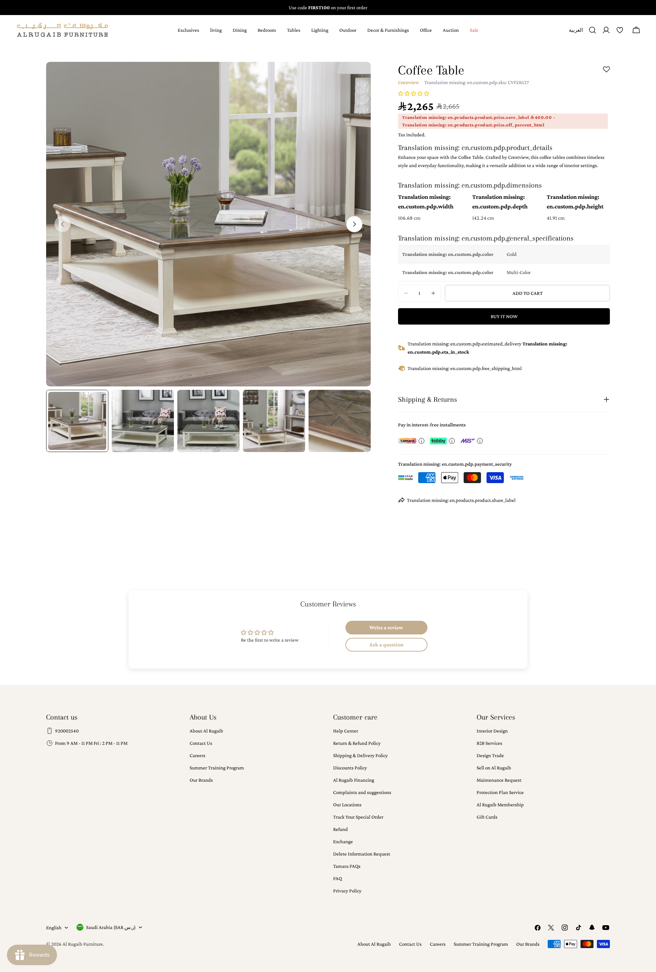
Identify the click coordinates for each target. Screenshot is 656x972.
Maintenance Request (499, 780)
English (54, 927)
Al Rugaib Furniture (83, 944)
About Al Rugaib (206, 731)
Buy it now (504, 316)
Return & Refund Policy (357, 743)
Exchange (343, 841)
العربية (576, 32)
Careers (197, 755)
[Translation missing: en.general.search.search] (592, 30)
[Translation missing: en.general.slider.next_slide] (354, 224)
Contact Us (201, 743)
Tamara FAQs (346, 866)
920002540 (67, 731)
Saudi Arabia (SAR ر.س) (111, 927)
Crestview (408, 82)
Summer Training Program (217, 767)
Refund (340, 829)
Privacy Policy (347, 890)
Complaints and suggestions (362, 792)
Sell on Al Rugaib (494, 767)
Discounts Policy (350, 767)
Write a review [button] (386, 627)
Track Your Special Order (358, 817)
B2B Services (489, 743)
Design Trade (490, 755)
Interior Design (492, 731)
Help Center (345, 731)
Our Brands (201, 780)
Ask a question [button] (386, 644)
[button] (413, 93)
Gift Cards (487, 817)
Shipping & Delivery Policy (360, 755)
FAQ (337, 878)
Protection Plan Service (500, 792)
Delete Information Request (361, 854)
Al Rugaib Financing (353, 780)
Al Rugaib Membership (500, 804)
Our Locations (347, 804)
